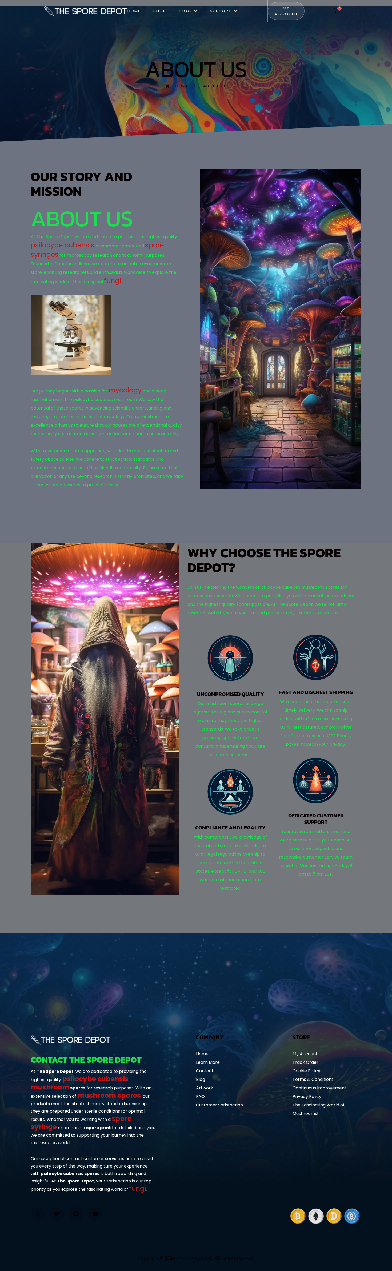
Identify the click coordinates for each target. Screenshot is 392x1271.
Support (220, 11)
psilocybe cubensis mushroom (80, 1083)
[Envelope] (95, 1214)
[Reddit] (76, 1214)
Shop (159, 11)
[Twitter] (57, 1214)
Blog (185, 11)
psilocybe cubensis (62, 245)
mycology (125, 390)
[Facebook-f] (38, 1214)
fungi (112, 281)
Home (134, 11)
